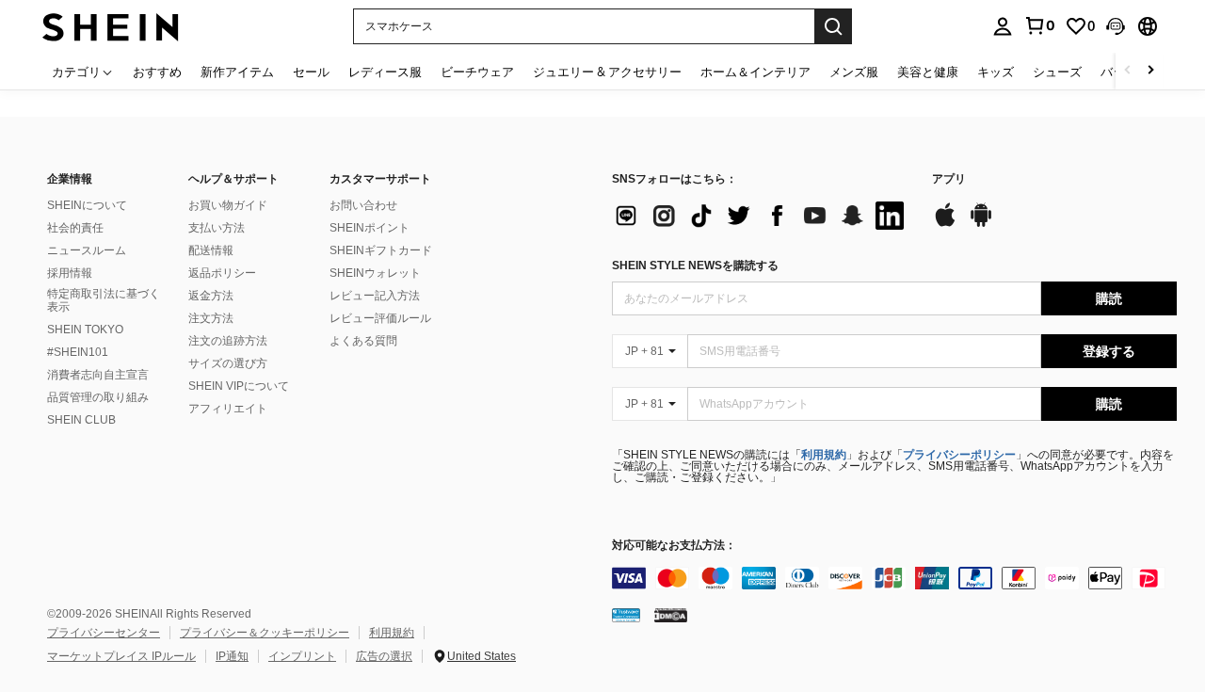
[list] (762, 215)
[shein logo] (110, 26)
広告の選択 (384, 656)
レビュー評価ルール (380, 318)
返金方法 (210, 295)
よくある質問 (363, 340)
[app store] (945, 224)
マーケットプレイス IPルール (121, 656)
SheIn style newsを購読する (695, 265)
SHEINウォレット (375, 273)
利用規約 (823, 454)
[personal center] (1002, 26)
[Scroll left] (1127, 71)
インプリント (302, 656)
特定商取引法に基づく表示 (103, 300)
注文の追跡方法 (227, 340)
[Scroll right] (1150, 71)
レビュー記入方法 (374, 295)
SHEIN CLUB (81, 419)
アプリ (949, 179)
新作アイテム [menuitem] (237, 71)
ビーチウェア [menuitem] (477, 71)
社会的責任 (75, 227)
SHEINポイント (369, 227)
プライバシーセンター (103, 632)
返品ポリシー (222, 273)
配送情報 (210, 250)
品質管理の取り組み (98, 397)
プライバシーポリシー (959, 454)
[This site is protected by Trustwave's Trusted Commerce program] (626, 614)
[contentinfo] (894, 578)
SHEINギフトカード (380, 250)
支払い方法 (216, 227)
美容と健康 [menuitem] (927, 71)
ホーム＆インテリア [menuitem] (755, 71)
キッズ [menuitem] (995, 71)
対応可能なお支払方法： (674, 545)
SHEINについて (87, 205)
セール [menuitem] (311, 71)
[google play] (981, 224)
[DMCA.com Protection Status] (670, 614)
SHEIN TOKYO (85, 329)
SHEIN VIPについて (238, 386)
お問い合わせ (363, 205)
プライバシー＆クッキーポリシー (264, 632)
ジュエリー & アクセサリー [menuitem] (607, 71)
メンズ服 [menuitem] (853, 71)
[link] (1039, 25)
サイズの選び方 (227, 363)
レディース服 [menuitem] (385, 71)
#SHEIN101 (77, 352)
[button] (1115, 26)
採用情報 (69, 273)
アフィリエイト (227, 408)
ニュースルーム (86, 250)
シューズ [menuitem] (1057, 71)
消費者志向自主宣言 (98, 374)
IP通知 (232, 656)
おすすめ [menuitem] (157, 71)
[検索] (833, 26)
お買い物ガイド (227, 205)
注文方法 (210, 318)
